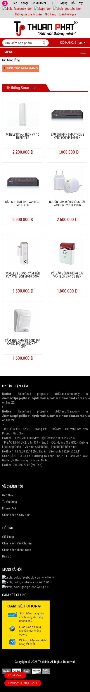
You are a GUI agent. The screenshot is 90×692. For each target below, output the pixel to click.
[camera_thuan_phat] (20, 582)
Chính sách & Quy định (16, 515)
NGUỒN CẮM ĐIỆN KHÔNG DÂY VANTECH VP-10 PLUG (67, 203)
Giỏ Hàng (8, 537)
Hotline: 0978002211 (22, 683)
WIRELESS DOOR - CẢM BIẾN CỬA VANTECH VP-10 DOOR (22, 275)
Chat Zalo (15, 675)
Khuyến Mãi (9, 508)
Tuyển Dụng (9, 502)
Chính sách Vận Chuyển (17, 543)
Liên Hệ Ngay (67, 14)
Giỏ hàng (50, 14)
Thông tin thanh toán (28, 14)
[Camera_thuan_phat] (21, 577)
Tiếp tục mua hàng (22, 68)
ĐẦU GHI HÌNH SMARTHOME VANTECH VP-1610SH (67, 136)
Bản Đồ (6, 556)
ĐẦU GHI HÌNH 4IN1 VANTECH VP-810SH (22, 203)
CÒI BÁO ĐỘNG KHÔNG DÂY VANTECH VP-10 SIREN (67, 275)
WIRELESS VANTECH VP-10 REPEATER (22, 136)
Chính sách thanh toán (16, 550)
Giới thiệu (8, 495)
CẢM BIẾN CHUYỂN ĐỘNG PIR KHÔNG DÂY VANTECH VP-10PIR (22, 343)
